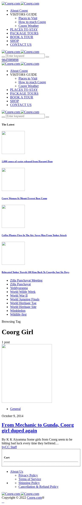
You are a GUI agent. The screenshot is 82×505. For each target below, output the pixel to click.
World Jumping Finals (24, 299)
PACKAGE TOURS (24, 33)
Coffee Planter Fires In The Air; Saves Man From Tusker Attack (34, 235)
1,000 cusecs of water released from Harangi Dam (27, 161)
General (15, 409)
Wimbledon (17, 310)
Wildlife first (18, 314)
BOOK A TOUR (21, 37)
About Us (16, 471)
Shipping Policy (29, 483)
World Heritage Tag (23, 303)
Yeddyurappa (19, 288)
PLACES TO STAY (24, 29)
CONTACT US (21, 44)
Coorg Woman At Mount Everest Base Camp (24, 198)
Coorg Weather (29, 25)
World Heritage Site (23, 307)
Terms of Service (30, 479)
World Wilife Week (23, 292)
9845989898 (10, 60)
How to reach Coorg (32, 22)
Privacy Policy (28, 475)
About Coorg (19, 10)
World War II (19, 295)
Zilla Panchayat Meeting (26, 280)
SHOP (14, 41)
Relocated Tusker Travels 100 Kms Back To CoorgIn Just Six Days (35, 272)
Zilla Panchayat (20, 284)
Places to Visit (28, 18)
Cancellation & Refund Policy (38, 486)
